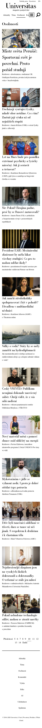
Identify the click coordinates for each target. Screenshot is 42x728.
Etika (22, 689)
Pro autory (26, 717)
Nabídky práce (23, 1)
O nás (20, 717)
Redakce (32, 717)
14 (20, 642)
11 (33, 638)
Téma (14, 15)
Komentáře (22, 677)
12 (37, 638)
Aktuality (6, 15)
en (39, 1)
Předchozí (8, 638)
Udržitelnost (22, 701)
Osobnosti (21, 15)
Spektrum (22, 708)
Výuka (22, 683)
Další (25, 642)
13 (16, 642)
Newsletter (32, 1)
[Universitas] (21, 10)
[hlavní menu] (31, 15)
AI (22, 695)
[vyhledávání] (38, 15)
